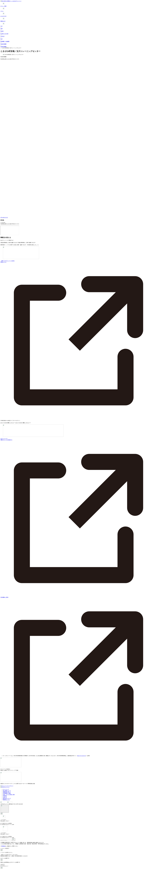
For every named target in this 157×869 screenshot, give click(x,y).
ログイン (2, 864)
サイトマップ (6, 789)
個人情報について (7, 790)
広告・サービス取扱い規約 (9, 794)
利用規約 (5, 795)
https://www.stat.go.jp (81, 755)
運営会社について (7, 798)
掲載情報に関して (7, 792)
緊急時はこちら (6, 799)
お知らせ (5, 797)
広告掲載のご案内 (7, 793)
